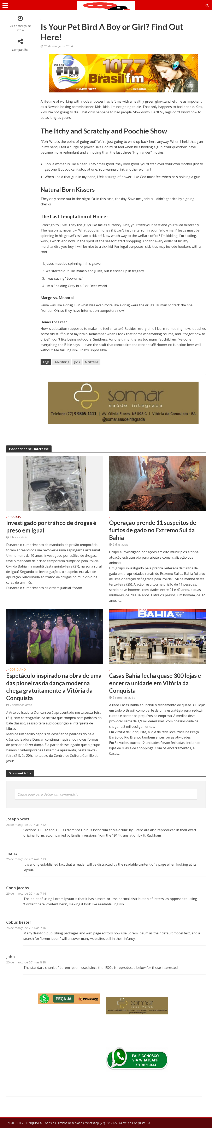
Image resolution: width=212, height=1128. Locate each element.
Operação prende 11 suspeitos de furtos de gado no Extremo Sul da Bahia (152, 530)
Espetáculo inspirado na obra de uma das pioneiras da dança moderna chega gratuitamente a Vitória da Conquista (54, 686)
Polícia (15, 517)
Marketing (91, 362)
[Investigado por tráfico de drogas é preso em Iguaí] (54, 483)
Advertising (61, 362)
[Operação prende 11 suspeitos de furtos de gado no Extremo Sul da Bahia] (157, 483)
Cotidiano (18, 669)
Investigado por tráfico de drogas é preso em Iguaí (51, 526)
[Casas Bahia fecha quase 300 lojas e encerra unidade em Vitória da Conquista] (157, 636)
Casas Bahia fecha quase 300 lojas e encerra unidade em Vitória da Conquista (155, 683)
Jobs (77, 362)
